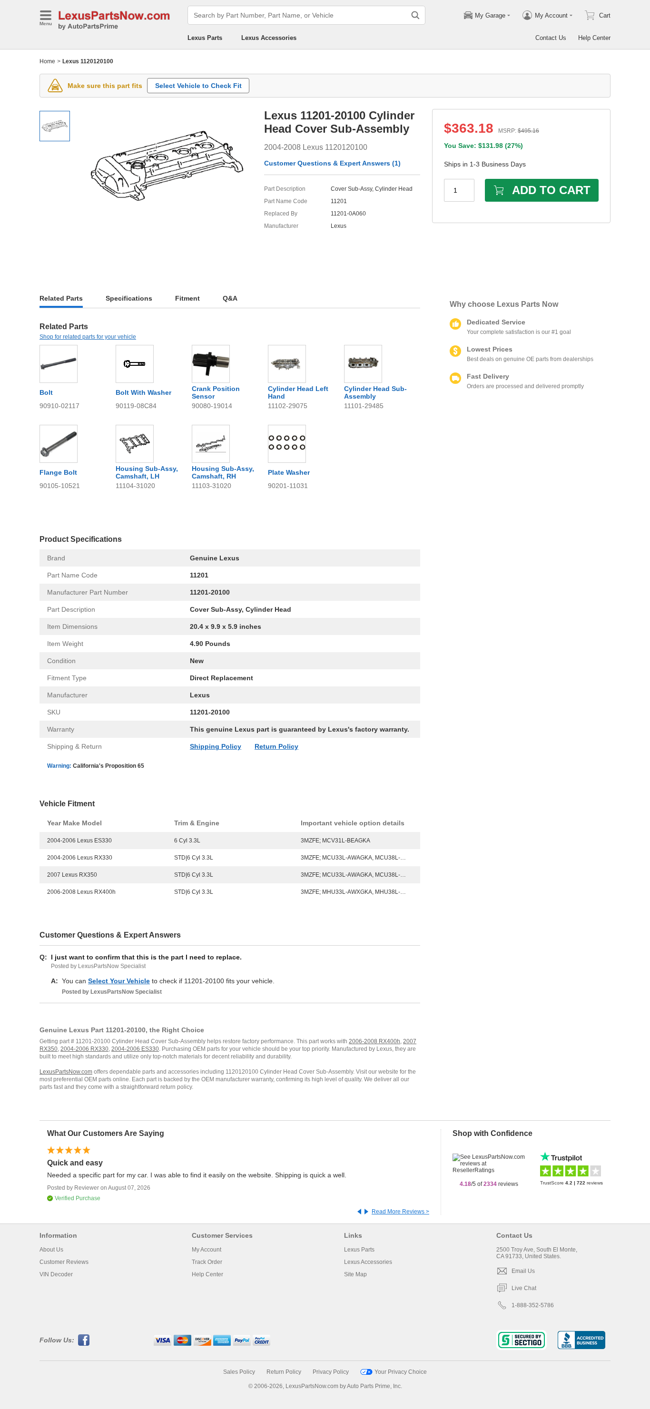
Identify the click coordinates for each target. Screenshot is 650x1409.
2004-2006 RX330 (84, 1049)
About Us (51, 1249)
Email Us (523, 1271)
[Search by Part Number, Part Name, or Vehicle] (415, 15)
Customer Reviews (64, 1262)
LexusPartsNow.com (65, 1071)
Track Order (207, 1262)
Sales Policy (239, 1372)
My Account (206, 1249)
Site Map (355, 1274)
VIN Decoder (56, 1274)
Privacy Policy (331, 1372)
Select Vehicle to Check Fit (198, 85)
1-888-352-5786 (533, 1305)
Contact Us (550, 37)
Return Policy (276, 746)
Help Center (594, 37)
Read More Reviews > (400, 1211)
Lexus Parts (204, 37)
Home (47, 61)
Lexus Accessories (268, 37)
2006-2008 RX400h (374, 1041)
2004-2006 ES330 (135, 1049)
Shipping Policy (215, 746)
